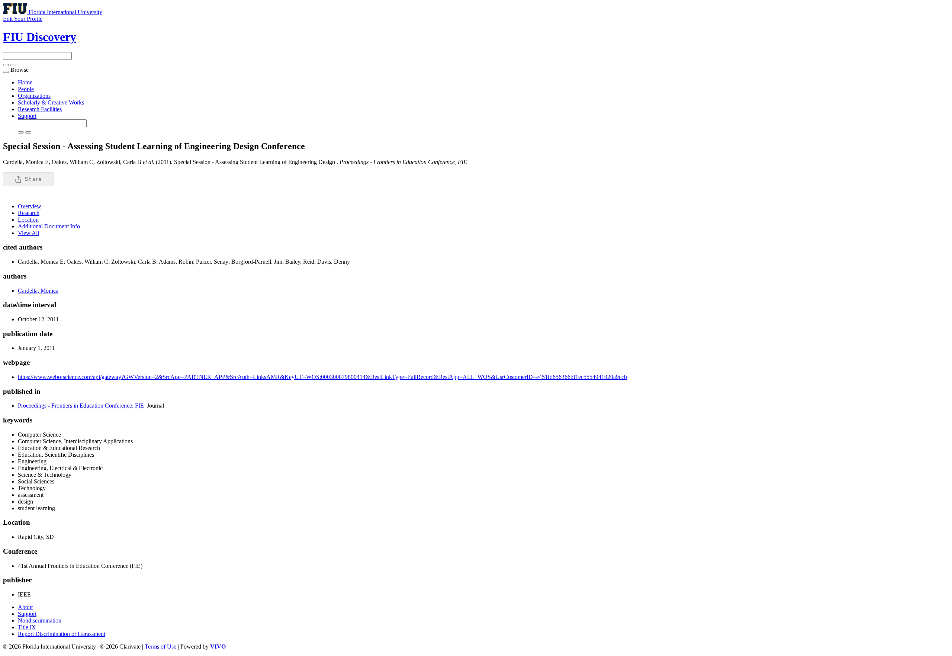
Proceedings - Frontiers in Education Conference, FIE (81, 405)
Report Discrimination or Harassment (61, 634)
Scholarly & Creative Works (51, 102)
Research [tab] (28, 213)
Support (27, 116)
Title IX (27, 627)
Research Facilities (40, 109)
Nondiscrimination (39, 620)
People (26, 89)
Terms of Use (161, 646)
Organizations (34, 96)
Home (25, 82)
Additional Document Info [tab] (49, 226)
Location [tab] (28, 219)
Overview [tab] (29, 206)
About (25, 607)
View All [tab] (28, 233)
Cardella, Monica (38, 290)
